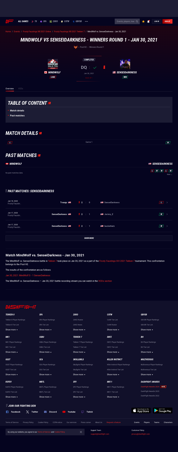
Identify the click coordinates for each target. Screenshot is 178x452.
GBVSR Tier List (147, 325)
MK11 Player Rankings (115, 387)
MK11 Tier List (112, 392)
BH (142, 337)
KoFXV (9, 381)
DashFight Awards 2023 (150, 391)
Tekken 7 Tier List (79, 347)
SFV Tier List (78, 392)
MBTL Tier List (44, 392)
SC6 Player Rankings (47, 365)
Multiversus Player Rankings (152, 365)
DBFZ (109, 337)
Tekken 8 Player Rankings (15, 320)
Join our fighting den (22, 405)
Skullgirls (78, 359)
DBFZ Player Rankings (115, 342)
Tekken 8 (10, 314)
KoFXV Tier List (11, 392)
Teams (156, 422)
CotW (66, 21)
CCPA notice (57, 422)
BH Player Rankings (148, 342)
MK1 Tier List (10, 347)
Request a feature (114, 422)
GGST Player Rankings (14, 365)
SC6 (41, 359)
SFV (74, 381)
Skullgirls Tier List (80, 370)
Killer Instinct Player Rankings (118, 365)
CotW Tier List (112, 320)
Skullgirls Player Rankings (83, 365)
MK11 (109, 381)
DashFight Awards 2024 (150, 387)
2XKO (55, 21)
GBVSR (79, 21)
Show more (11, 330)
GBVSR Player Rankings (150, 320)
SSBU (41, 337)
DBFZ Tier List (112, 347)
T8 (36, 21)
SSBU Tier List (44, 347)
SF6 (44, 21)
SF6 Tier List (44, 325)
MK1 (8, 337)
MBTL (41, 381)
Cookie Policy (43, 422)
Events (136, 422)
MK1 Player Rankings (14, 342)
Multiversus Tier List (148, 370)
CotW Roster (112, 325)
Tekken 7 (52, 261)
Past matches (17, 115)
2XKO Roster (78, 320)
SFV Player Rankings (81, 387)
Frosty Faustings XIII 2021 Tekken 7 (117, 261)
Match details (17, 110)
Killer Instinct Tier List (115, 370)
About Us (98, 422)
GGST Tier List (11, 370)
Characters (168, 422)
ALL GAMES (23, 21)
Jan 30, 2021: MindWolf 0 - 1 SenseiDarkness (28, 275)
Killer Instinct (114, 359)
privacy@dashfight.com (141, 434)
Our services (71, 422)
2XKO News (77, 325)
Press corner (86, 422)
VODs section (105, 281)
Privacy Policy (28, 422)
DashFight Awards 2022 (150, 396)
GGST (8, 359)
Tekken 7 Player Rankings (83, 342)
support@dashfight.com (100, 434)
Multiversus (147, 359)
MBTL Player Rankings (47, 387)
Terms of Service (12, 422)
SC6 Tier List (44, 370)
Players (147, 422)
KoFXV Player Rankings (14, 387)
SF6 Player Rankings (47, 320)
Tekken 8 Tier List (12, 325)
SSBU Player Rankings (47, 342)
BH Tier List (145, 347)
